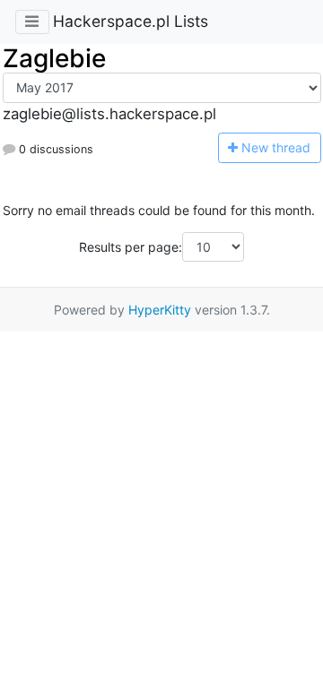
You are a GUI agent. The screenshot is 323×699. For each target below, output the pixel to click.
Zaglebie (54, 58)
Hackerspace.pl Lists (130, 21)
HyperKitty (159, 309)
